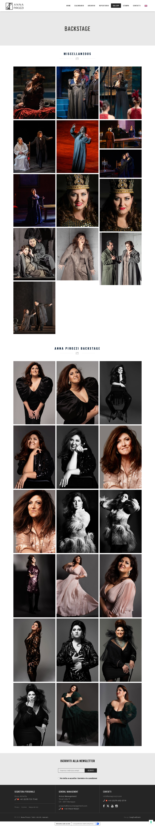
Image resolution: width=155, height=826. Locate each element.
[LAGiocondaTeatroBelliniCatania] (77, 93)
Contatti (137, 5)
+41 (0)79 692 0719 (117, 801)
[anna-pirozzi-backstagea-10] (77, 585)
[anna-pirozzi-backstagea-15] (34, 714)
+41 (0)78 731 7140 (29, 799)
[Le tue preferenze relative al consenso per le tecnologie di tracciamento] (151, 822)
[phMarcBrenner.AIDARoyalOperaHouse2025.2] (34, 254)
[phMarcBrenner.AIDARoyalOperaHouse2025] (121, 259)
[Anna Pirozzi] (15, 6)
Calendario (79, 5)
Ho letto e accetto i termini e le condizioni (78, 778)
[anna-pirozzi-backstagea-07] (77, 521)
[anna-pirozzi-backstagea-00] (34, 392)
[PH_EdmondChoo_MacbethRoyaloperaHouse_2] (121, 205)
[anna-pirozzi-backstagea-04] (77, 457)
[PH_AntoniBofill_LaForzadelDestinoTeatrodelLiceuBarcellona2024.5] (121, 164)
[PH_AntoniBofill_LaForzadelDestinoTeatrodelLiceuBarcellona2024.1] (34, 146)
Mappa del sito (33, 807)
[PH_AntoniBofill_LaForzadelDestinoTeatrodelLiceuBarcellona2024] (34, 200)
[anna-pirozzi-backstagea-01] (77, 392)
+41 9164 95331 (71, 809)
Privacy (17, 807)
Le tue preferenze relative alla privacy (83, 823)
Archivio (91, 5)
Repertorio (104, 5)
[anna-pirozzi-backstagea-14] (121, 650)
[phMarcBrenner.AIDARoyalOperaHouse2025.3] (77, 254)
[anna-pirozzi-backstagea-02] (121, 392)
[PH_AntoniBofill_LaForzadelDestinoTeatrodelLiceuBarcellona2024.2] (77, 146)
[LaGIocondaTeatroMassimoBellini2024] (121, 93)
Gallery (116, 5)
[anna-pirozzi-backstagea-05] (121, 457)
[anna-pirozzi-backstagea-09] (34, 585)
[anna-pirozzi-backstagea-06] (34, 521)
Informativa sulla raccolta (63, 823)
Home (68, 5)
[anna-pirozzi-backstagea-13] (77, 650)
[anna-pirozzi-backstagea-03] (34, 457)
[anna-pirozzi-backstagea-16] (77, 714)
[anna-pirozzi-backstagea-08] (121, 521)
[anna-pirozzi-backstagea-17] (121, 714)
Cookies (24, 807)
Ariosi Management (68, 796)
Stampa (126, 5)
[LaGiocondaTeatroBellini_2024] (34, 93)
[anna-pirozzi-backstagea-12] (34, 650)
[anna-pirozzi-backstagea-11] (121, 585)
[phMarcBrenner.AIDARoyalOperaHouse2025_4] (34, 308)
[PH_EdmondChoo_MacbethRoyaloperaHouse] (77, 200)
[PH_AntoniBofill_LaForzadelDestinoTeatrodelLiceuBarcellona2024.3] (121, 134)
